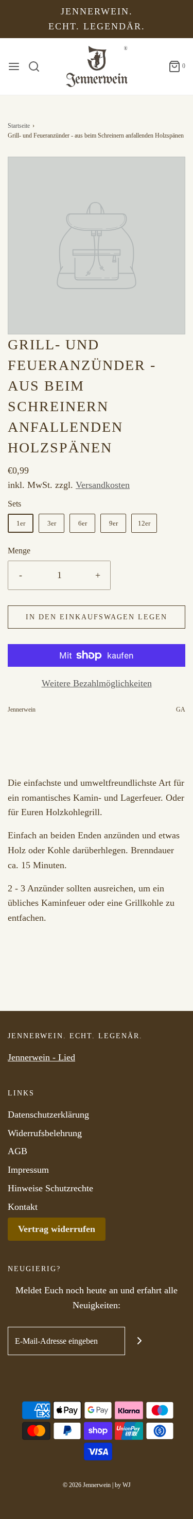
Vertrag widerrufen (56, 1229)
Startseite (19, 125)
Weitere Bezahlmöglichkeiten (97, 683)
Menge (19, 550)
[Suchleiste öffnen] (38, 66)
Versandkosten (103, 485)
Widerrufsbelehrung (45, 1133)
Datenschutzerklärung (48, 1114)
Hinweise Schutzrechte (50, 1188)
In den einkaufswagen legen (96, 617)
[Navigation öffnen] (14, 66)
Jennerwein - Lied (41, 1057)
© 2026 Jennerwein (87, 1485)
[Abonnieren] (139, 1341)
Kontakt (23, 1207)
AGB (17, 1151)
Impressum (28, 1169)
